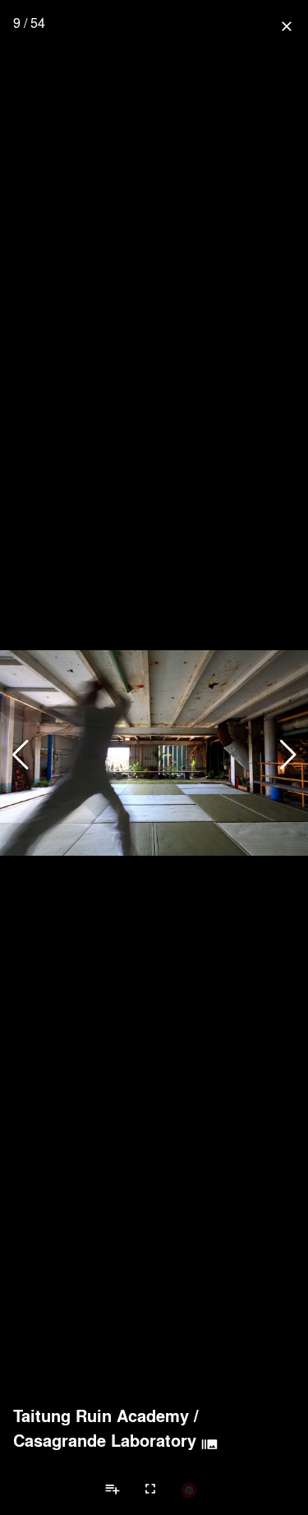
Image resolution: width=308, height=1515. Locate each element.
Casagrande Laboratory (104, 1440)
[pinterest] (189, 1489)
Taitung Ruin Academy (101, 1415)
